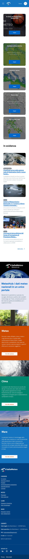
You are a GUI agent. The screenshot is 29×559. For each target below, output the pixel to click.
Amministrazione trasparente (9, 485)
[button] (3, 3)
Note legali (9, 557)
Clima (3, 501)
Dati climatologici (5, 505)
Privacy (3, 557)
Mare (2, 509)
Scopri (14, 32)
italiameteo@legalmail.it (10, 532)
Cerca (25, 3)
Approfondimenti (5, 486)
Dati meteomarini (5, 514)
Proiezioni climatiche (6, 503)
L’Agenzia (4, 476)
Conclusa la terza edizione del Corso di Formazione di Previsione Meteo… (13, 235)
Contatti (3, 488)
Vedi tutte (20, 249)
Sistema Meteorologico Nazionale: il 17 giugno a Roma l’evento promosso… (13, 203)
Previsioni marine (5, 512)
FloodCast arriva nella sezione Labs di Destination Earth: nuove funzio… (14, 172)
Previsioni (3, 495)
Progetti (3, 483)
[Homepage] (8, 3)
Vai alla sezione (9, 354)
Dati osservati (4, 497)
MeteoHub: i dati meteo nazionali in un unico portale (14, 287)
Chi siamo (3, 479)
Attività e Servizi (5, 481)
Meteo (3, 492)
